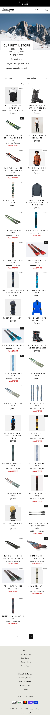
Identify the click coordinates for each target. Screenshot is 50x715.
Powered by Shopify (25, 713)
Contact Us (25, 666)
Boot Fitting (25, 658)
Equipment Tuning (25, 662)
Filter (10, 78)
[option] (25, 3)
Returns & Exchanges (25, 674)
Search (25, 650)
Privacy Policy (25, 685)
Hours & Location (25, 654)
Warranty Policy (24, 678)
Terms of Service (25, 681)
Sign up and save (25, 696)
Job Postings (25, 689)
